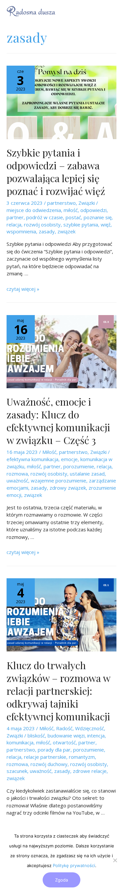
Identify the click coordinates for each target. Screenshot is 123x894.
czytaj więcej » (23, 289)
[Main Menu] (108, 11)
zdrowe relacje (90, 771)
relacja (14, 224)
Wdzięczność (89, 728)
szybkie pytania (80, 224)
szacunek (17, 771)
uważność (17, 480)
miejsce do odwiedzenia (34, 210)
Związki (86, 203)
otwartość (64, 742)
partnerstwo (61, 203)
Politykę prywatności (74, 865)
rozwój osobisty (42, 224)
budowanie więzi (66, 735)
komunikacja (20, 742)
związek (66, 231)
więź (106, 224)
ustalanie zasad (87, 473)
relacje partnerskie (45, 757)
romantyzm (82, 757)
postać (73, 217)
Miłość (49, 452)
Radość (64, 728)
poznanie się (98, 217)
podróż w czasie (44, 217)
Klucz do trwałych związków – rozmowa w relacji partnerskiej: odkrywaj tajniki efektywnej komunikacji (58, 691)
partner (15, 217)
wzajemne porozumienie (58, 480)
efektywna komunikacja (32, 459)
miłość (71, 210)
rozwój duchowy (49, 764)
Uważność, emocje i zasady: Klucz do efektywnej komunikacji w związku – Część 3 (58, 421)
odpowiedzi (93, 210)
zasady (47, 231)
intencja (96, 735)
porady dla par (54, 749)
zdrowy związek (68, 487)
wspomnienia (21, 231)
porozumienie (78, 466)
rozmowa (17, 473)
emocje (69, 459)
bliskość (36, 735)
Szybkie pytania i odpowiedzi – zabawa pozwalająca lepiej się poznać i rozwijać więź (56, 172)
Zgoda (61, 880)
